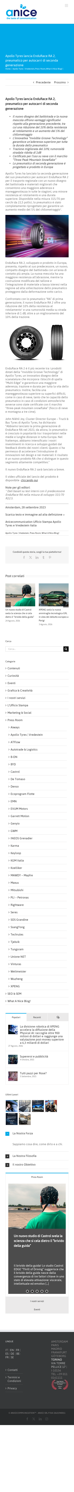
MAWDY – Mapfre (22, 875)
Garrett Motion (20, 816)
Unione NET (18, 956)
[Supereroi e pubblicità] (13, 1056)
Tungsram (17, 949)
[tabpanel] (37, 1239)
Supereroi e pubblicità (34, 1056)
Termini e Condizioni (14, 1379)
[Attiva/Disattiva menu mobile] (67, 5)
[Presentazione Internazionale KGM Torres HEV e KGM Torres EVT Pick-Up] (24, 1119)
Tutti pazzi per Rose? (33, 1073)
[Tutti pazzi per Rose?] (13, 1073)
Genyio (15, 823)
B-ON (14, 756)
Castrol (15, 771)
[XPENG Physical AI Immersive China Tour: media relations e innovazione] (11, 1106)
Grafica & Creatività (20, 690)
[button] (8, 604)
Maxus (15, 882)
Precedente (43, 82)
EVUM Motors (19, 808)
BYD (13, 764)
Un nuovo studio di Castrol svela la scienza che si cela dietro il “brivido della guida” (19, 613)
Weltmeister (18, 971)
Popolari (16, 1017)
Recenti (37, 1017)
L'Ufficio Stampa (18, 705)
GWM (14, 830)
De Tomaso (18, 779)
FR (17, 1350)
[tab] (37, 1177)
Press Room (35, 533)
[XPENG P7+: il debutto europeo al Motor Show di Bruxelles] (38, 1106)
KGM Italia (17, 860)
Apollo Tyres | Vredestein (17, 533)
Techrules (17, 934)
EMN (14, 801)
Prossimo (60, 82)
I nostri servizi (16, 697)
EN (12, 1350)
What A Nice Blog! (50, 533)
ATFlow (15, 742)
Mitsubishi (17, 890)
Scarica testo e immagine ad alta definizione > (35, 514)
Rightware (17, 904)
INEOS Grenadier (22, 838)
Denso (15, 786)
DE (12, 1353)
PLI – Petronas (20, 897)
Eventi (11, 683)
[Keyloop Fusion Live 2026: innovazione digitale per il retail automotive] (24, 1106)
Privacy (12, 1388)
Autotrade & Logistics (24, 749)
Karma (15, 845)
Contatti (13, 1369)
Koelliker (16, 867)
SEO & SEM (14, 993)
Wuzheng (17, 978)
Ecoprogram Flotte (22, 793)
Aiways (15, 727)
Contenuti (14, 668)
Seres (14, 912)
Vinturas (16, 964)
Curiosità (13, 675)
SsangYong (18, 927)
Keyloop (16, 853)
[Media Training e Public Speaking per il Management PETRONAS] (51, 1106)
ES (6, 1353)
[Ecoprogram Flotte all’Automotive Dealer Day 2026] (11, 1119)
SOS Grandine (19, 919)
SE (12, 1357)
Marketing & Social (19, 712)
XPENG (15, 986)
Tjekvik (15, 941)
